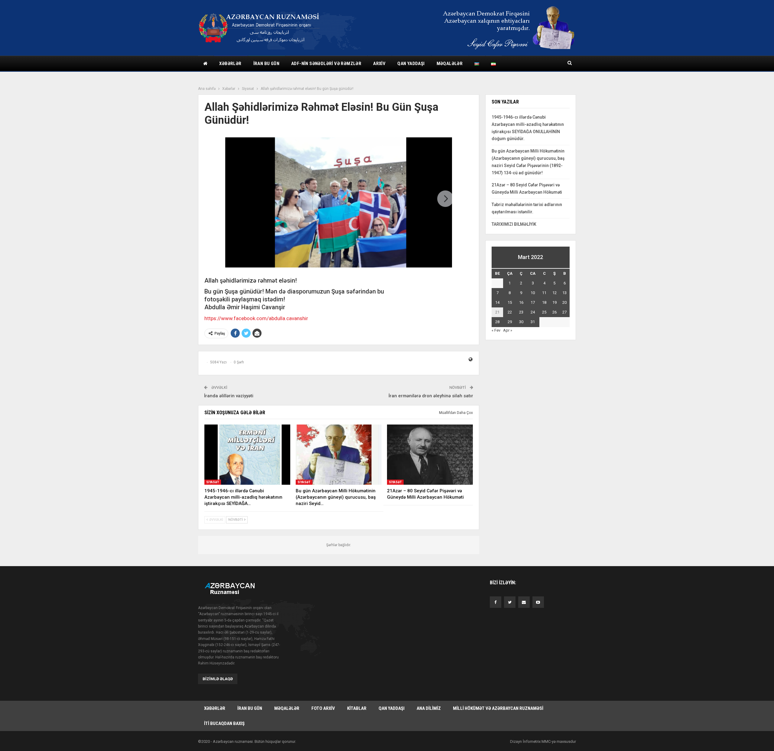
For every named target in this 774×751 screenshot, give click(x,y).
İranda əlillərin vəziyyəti (228, 395)
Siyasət (212, 482)
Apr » (507, 330)
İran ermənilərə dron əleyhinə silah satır (431, 395)
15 (510, 302)
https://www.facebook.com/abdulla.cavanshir (256, 318)
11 (544, 292)
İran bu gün (266, 63)
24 (533, 312)
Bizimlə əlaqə (218, 679)
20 (564, 302)
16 (521, 302)
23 (521, 312)
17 (533, 302)
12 (554, 292)
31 (533, 322)
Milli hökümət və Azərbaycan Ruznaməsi (498, 708)
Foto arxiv (323, 708)
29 (510, 322)
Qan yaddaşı (410, 63)
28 (497, 322)
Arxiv (379, 63)
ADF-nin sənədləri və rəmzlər (326, 63)
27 (564, 312)
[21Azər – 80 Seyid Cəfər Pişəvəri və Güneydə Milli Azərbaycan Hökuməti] (430, 455)
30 (521, 322)
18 (544, 302)
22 (510, 312)
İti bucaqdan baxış (224, 723)
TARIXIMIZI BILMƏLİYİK (514, 224)
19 (554, 302)
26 (554, 312)
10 (533, 292)
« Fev (496, 330)
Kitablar (356, 708)
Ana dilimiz (429, 708)
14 (497, 302)
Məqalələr (450, 63)
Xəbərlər (230, 63)
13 (564, 292)
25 (544, 312)
